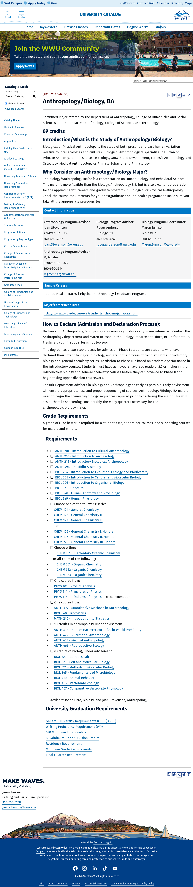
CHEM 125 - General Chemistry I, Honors (83, 531)
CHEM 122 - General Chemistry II (78, 515)
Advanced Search (14, 108)
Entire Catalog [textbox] (12, 91)
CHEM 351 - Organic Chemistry (79, 564)
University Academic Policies (20, 176)
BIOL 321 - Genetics (69, 488)
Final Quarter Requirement (66, 755)
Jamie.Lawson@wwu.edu (19, 807)
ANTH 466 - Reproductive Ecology (79, 646)
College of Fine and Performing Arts (14, 276)
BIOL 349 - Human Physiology (77, 498)
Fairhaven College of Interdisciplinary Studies (18, 265)
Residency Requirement (64, 744)
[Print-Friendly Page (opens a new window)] (184, 95)
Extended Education (15, 341)
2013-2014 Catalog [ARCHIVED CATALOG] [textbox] (151, 81)
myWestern (128, 3)
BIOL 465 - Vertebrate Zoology (76, 683)
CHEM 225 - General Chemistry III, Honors (84, 542)
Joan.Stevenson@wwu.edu (63, 244)
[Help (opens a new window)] (189, 95)
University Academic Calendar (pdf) (15, 167)
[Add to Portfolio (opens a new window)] (174, 95)
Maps (188, 3)
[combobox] (163, 81)
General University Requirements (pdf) (15, 195)
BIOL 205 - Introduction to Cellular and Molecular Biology (98, 477)
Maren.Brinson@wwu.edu (161, 244)
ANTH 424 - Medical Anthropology (79, 640)
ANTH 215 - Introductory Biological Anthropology (91, 461)
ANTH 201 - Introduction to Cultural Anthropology (92, 451)
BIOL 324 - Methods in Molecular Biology (84, 667)
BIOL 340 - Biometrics (70, 613)
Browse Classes (76, 27)
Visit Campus (13, 3)
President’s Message (15, 134)
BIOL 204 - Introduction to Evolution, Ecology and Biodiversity (101, 472)
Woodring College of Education (15, 325)
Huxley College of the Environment (15, 304)
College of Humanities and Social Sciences (18, 293)
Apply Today (36, 3)
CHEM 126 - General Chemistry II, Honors (84, 537)
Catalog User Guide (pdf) (18, 148)
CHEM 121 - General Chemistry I (77, 510)
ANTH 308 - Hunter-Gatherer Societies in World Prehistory (97, 630)
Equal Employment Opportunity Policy (132, 883)
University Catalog (100, 14)
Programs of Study (14, 232)
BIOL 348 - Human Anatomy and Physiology (87, 493)
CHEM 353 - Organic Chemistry (79, 575)
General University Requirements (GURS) (76, 721)
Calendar (163, 3)
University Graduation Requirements (16, 185)
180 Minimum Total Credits (66, 732)
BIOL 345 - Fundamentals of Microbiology (84, 673)
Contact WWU (146, 3)
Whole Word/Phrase (16, 103)
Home (28, 27)
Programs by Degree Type (18, 239)
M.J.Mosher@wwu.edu (60, 274)
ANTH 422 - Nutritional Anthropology (82, 635)
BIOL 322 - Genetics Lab (71, 657)
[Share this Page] (179, 95)
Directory (177, 3)
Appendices (10, 141)
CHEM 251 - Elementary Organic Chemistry (88, 553)
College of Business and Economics (17, 255)
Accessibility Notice (96, 883)
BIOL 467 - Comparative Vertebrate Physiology (88, 688)
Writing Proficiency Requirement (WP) (14, 206)
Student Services (13, 225)
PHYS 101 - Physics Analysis (74, 586)
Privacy (76, 883)
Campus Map (11, 348)
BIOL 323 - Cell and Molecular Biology (82, 662)
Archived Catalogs (14, 158)
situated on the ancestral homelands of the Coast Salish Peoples (96, 849)
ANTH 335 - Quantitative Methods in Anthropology (91, 608)
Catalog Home (12, 120)
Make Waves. (23, 781)
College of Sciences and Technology (17, 315)
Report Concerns (58, 883)
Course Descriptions (15, 246)
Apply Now (24, 66)
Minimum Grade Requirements (69, 749)
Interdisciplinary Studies (18, 334)
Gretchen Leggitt (102, 842)
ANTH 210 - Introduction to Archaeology (84, 456)
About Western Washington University (19, 216)
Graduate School (13, 285)
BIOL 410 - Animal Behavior (74, 678)
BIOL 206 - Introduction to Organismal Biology (89, 483)
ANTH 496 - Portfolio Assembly (78, 467)
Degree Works (138, 27)
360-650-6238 (11, 802)
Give (54, 3)
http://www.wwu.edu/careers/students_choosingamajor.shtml (91, 313)
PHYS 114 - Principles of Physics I (79, 591)
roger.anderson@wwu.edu (116, 244)
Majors (160, 27)
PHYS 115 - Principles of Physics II (79, 597)
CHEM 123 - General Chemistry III (78, 520)
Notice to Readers (14, 127)
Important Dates (107, 27)
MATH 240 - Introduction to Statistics (82, 618)
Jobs (41, 883)
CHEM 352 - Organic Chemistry (79, 570)
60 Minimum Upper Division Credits (72, 738)
